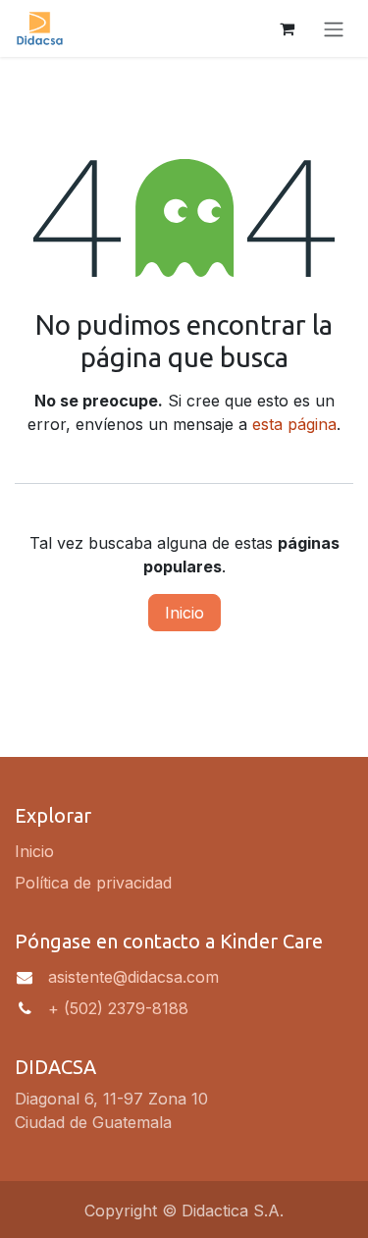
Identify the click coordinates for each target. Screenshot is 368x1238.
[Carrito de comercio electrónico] (286, 28)
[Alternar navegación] (333, 28)
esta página (294, 424)
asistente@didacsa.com (133, 977)
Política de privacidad (93, 882)
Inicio (184, 612)
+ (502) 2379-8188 (118, 1008)
